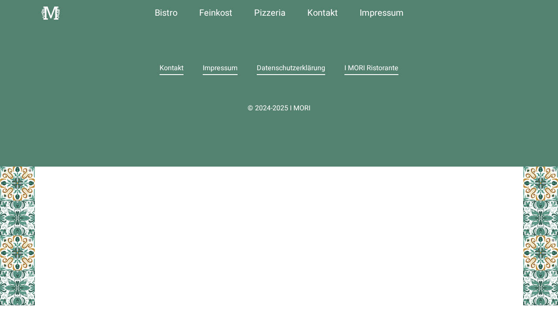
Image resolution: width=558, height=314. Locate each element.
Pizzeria (270, 13)
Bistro (166, 13)
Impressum (382, 13)
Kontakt (322, 13)
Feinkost (215, 13)
